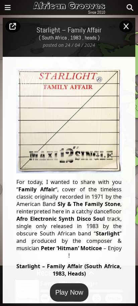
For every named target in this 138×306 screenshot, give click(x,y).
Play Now (69, 292)
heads (90, 37)
